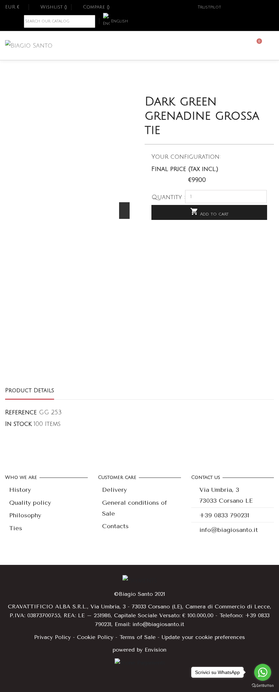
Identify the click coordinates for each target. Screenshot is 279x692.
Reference (21, 412)
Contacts (115, 526)
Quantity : (168, 197)
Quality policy (30, 502)
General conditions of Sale (134, 508)
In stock (18, 423)
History (20, 490)
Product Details (29, 390)
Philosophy (25, 515)
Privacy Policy (52, 637)
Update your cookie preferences (203, 637)
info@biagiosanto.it (228, 530)
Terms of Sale (137, 637)
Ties (15, 528)
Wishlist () (54, 7)
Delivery (114, 490)
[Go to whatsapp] (262, 672)
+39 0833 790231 (224, 515)
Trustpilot (209, 7)
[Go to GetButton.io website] (263, 685)
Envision (155, 649)
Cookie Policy (95, 637)
